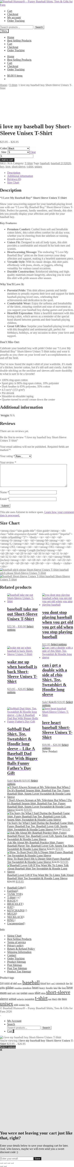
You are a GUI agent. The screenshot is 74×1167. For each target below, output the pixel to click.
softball (12, 998)
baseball (44, 163)
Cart (9, 10)
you (27, 1004)
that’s (54, 999)
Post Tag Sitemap (17, 968)
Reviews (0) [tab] (14, 179)
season (31, 993)
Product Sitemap (16, 961)
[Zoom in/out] (1, 1163)
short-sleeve (18, 166)
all (11, 983)
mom (3, 993)
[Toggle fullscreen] (5, 1163)
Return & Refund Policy (21, 948)
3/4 (2, 983)
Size (3, 152)
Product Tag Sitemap (19, 971)
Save (37, 1158)
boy (2, 166)
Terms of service (16, 942)
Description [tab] (13, 172)
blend (43, 983)
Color (3, 148)
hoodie (49, 987)
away (19, 983)
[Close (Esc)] (12, 1163)
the (59, 998)
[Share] (8, 1163)
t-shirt (30, 166)
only (14, 993)
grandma (18, 988)
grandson (26, 987)
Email (4, 498)
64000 (7, 983)
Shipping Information (19, 952)
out (18, 993)
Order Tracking (16, 20)
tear (49, 999)
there (64, 999)
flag (67, 983)
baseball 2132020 (61, 163)
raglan (23, 992)
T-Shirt (13, 85)
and (15, 983)
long (64, 988)
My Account (14, 1020)
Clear (33, 152)
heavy (42, 988)
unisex (38, 166)
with (16, 1004)
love (8, 166)
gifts (2, 987)
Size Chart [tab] (13, 182)
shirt (37, 993)
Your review (8, 462)
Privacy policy (15, 945)
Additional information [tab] (20, 175)
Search (39, 27)
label (55, 988)
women (22, 1005)
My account (14, 17)
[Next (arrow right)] (5, 1166)
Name (4, 492)
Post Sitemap (14, 965)
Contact (11, 955)
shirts (43, 993)
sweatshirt (29, 999)
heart (35, 987)
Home (10, 37)
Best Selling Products (19, 40)
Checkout (12, 14)
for (71, 983)
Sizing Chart (14, 935)
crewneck (60, 983)
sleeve (4, 999)
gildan (10, 987)
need (9, 993)
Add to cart (7, 160)
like (59, 988)
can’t (53, 983)
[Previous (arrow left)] (1, 1166)
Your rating (7, 456)
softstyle (20, 999)
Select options (59, 644)
